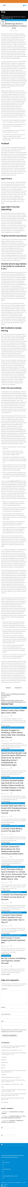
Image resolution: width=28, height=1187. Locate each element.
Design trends (4, 1062)
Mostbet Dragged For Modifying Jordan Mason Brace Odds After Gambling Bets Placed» (13, 734)
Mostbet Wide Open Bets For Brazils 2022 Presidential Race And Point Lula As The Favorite (14, 809)
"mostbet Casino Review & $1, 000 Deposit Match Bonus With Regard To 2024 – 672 (13, 1046)
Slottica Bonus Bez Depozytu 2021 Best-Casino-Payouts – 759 (13, 1098)
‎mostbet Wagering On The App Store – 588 (11, 1084)
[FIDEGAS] (8, 1138)
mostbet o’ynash (14, 481)
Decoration (4, 1059)
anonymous (4, 1057)
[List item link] (14, 1170)
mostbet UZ (18, 687)
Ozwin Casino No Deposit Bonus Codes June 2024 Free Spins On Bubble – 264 (13, 1090)
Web (2, 1021)
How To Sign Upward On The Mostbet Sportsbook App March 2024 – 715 (13, 1071)
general (3, 1067)
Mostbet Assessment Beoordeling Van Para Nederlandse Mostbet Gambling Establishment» (12, 850)
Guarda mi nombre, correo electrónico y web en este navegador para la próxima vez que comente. (14, 1030)
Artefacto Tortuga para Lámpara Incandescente (12, 1121)
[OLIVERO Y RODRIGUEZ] (8, 1130)
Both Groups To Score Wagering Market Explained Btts (13, 940)
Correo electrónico (6, 1014)
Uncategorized (6, 955)
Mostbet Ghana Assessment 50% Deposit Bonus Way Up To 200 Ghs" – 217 (13, 1080)
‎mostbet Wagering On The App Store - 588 (13, 727)
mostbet (8, 687)
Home (2, 15)
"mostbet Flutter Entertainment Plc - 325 (13, 803)
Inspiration (3, 1074)
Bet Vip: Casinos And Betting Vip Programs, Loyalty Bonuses (13, 960)
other (2, 1087)
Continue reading (5, 725)
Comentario (4, 988)
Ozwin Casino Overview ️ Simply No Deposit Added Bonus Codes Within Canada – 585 (13, 1094)
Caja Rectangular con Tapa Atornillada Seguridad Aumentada (13, 1117)
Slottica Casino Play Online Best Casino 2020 (12, 711)
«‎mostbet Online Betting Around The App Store (11, 829)
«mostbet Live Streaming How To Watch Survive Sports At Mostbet (14, 897)
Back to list (4, 697)
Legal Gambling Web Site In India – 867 (10, 1077)
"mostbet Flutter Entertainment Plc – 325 (11, 1050)
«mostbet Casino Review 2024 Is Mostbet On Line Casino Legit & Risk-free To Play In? (12, 918)
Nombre (3, 1007)
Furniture (3, 1065)
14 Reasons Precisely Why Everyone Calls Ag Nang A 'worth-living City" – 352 (13, 1053)
